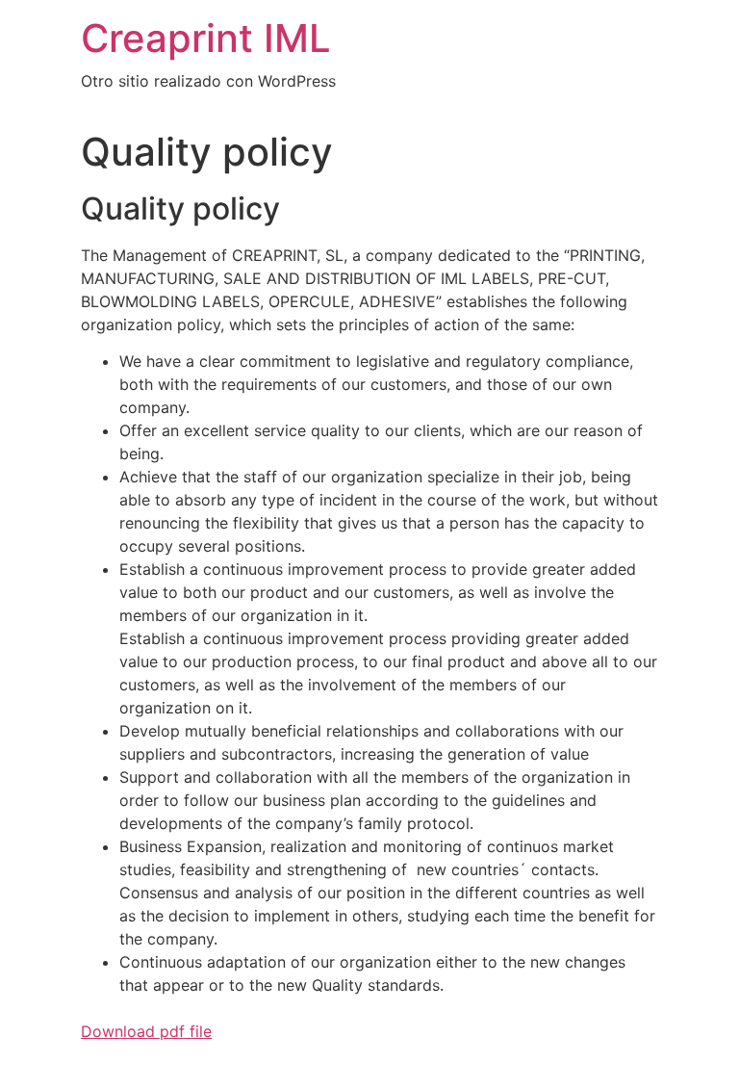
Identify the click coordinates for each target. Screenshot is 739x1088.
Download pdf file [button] (146, 1031)
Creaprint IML (206, 38)
